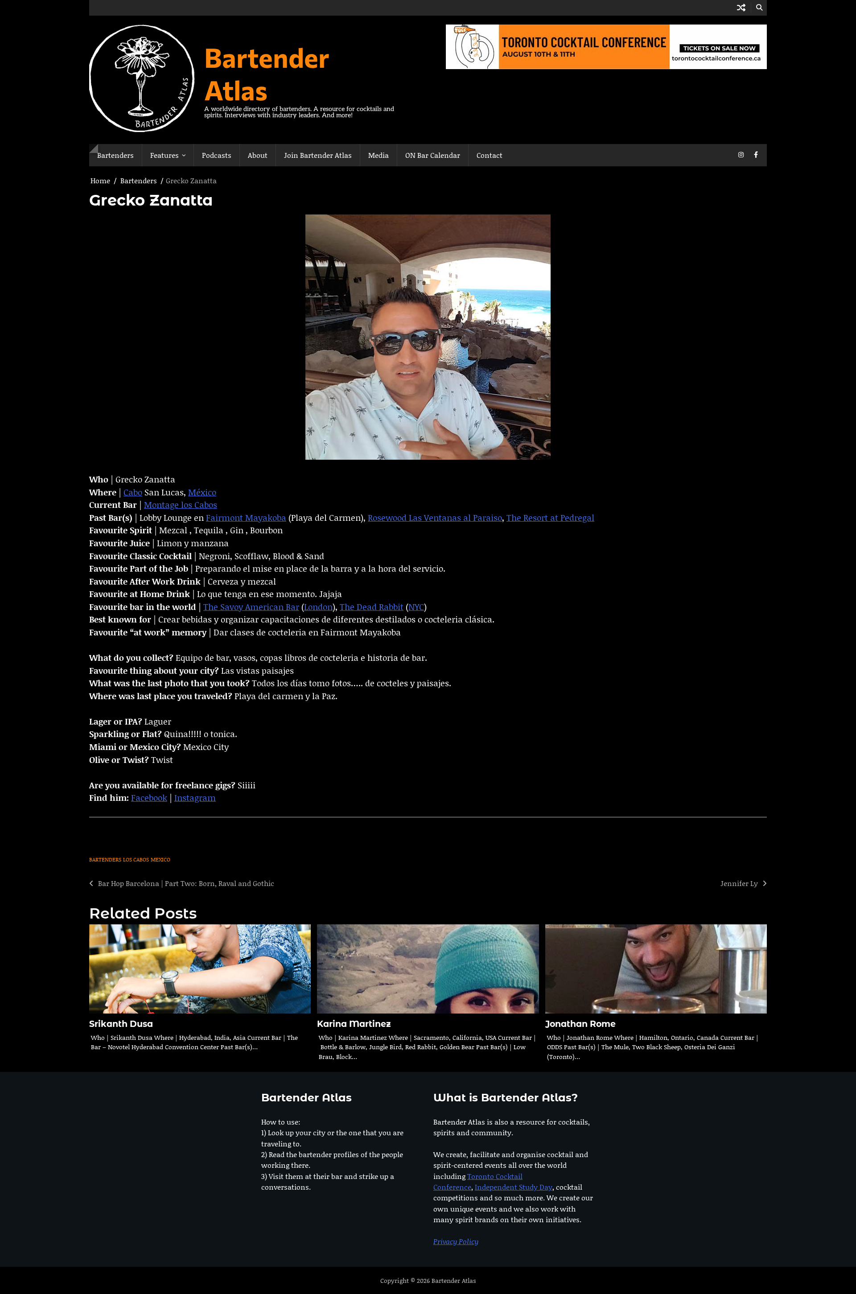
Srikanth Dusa (121, 1024)
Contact (489, 155)
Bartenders (115, 155)
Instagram (195, 797)
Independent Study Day (513, 1187)
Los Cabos (136, 859)
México (202, 492)
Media (378, 155)
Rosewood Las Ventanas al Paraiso (435, 517)
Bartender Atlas (266, 73)
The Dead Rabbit (371, 607)
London (318, 607)
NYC (416, 607)
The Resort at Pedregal (550, 517)
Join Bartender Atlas (318, 155)
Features (164, 155)
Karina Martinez (354, 1024)
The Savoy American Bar (251, 607)
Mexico (160, 859)
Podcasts (216, 155)
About (258, 155)
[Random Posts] (741, 8)
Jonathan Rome (580, 1024)
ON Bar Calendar (432, 155)
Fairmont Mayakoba (246, 517)
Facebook (149, 797)
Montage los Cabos (180, 505)
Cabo (132, 492)
